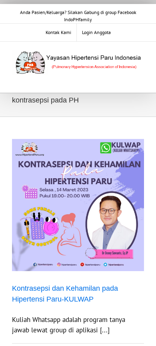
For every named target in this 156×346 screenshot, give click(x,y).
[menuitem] (58, 32)
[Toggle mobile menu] (141, 80)
